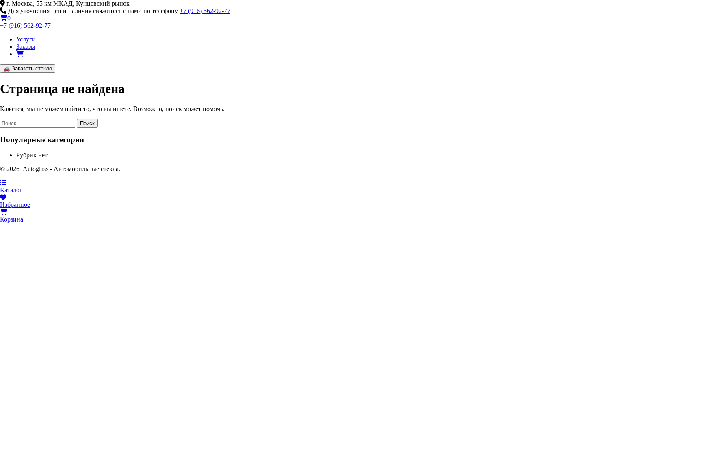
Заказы (25, 46)
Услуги (26, 39)
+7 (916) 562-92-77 (205, 10)
